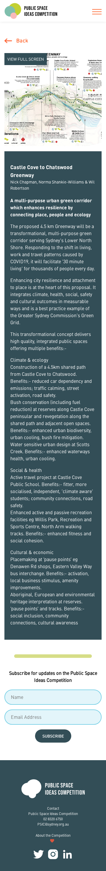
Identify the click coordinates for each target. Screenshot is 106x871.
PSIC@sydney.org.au (53, 824)
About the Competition (53, 835)
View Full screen (25, 59)
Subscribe (53, 735)
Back (22, 40)
